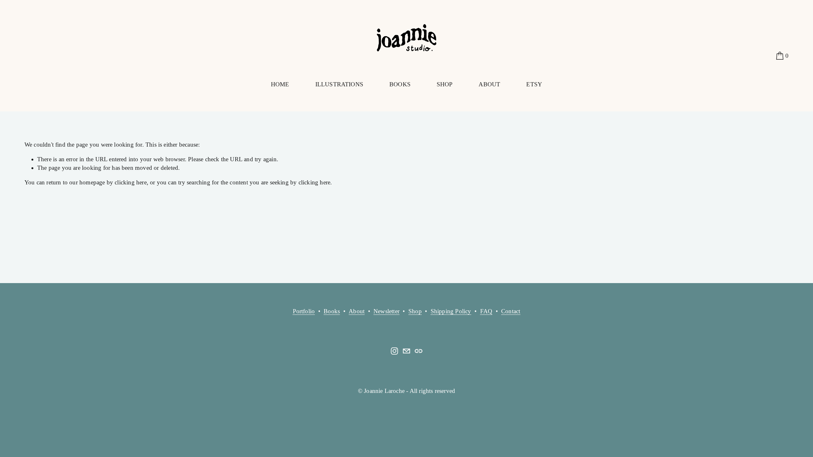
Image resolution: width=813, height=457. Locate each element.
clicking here (130, 182)
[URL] (418, 351)
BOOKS (400, 84)
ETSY (534, 84)
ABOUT (489, 84)
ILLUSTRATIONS (339, 84)
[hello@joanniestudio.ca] (406, 351)
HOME (280, 84)
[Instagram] (394, 351)
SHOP (445, 84)
